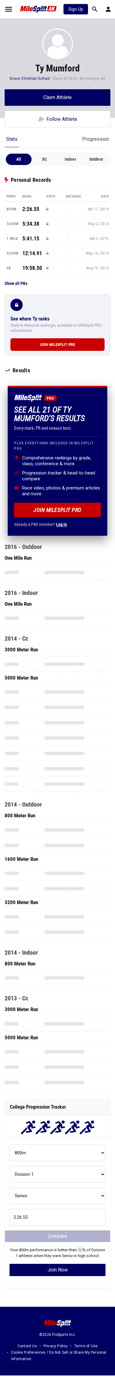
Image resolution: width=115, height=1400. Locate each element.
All (18, 159)
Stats (11, 139)
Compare (57, 1236)
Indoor (70, 159)
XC (44, 159)
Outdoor (96, 159)
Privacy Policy (56, 1346)
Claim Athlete (57, 97)
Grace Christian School (30, 78)
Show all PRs (16, 283)
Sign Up (75, 9)
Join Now (58, 1270)
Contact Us (27, 1346)
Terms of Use (86, 1346)
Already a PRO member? (40, 524)
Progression (95, 139)
